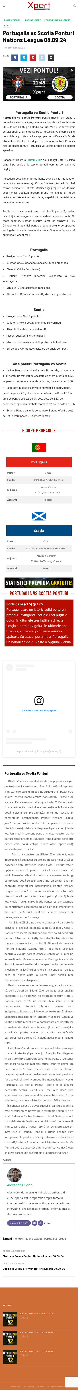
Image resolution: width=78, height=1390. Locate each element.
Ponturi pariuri (12, 20)
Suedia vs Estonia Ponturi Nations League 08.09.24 (34, 1268)
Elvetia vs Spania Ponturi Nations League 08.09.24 (33, 1256)
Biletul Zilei (34, 160)
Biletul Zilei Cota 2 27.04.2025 (36, 1313)
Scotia (62, 1238)
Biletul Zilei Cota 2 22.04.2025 (36, 1332)
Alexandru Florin (19, 1185)
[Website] (40, 1223)
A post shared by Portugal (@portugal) (39, 751)
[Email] (34, 1223)
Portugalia (50, 1238)
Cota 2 (23, 1317)
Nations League (33, 20)
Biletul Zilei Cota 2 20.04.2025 (36, 1351)
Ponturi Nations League (58, 20)
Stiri (6, 26)
